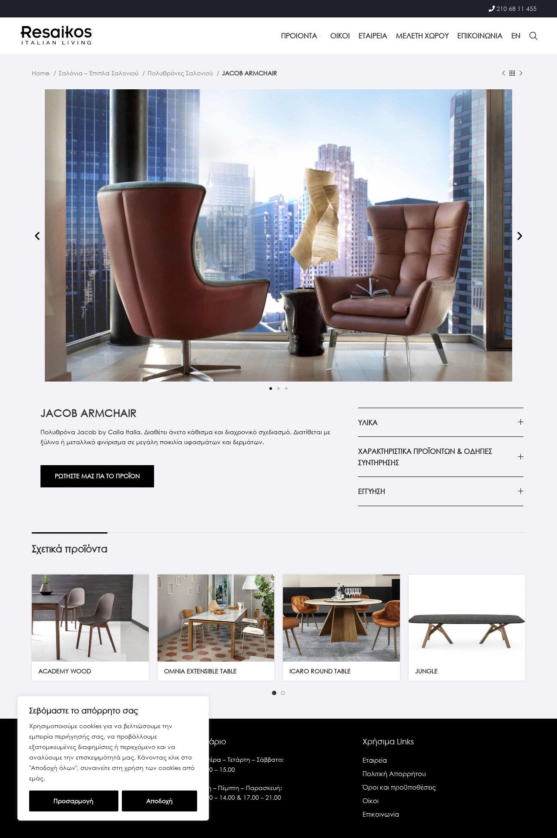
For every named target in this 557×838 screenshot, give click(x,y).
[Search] (533, 35)
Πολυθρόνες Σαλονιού (181, 73)
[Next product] (521, 73)
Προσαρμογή (74, 801)
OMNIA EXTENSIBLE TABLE (200, 671)
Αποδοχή (159, 801)
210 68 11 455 (517, 8)
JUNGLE (426, 671)
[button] (37, 235)
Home (41, 73)
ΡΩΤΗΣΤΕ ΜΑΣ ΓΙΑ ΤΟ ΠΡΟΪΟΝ (97, 476)
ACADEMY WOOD (64, 671)
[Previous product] (503, 73)
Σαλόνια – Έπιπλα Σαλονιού (99, 73)
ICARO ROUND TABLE (320, 671)
